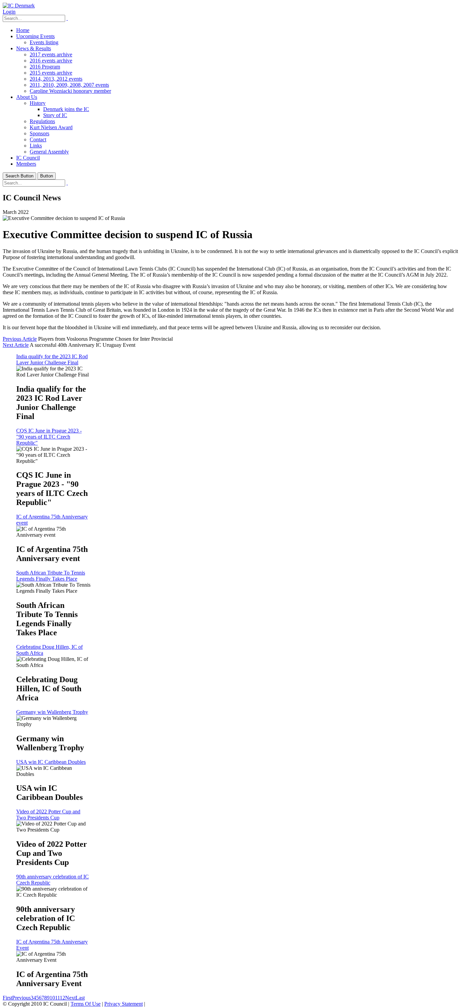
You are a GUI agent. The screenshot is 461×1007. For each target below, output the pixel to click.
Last (80, 998)
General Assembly (49, 152)
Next (70, 998)
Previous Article (20, 339)
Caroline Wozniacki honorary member (70, 91)
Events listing (44, 42)
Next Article (16, 345)
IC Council (28, 158)
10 (52, 998)
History (38, 103)
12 (62, 998)
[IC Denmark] (19, 5)
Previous (21, 998)
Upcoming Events (35, 36)
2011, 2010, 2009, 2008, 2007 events (69, 85)
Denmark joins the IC (66, 109)
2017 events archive (51, 54)
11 (57, 998)
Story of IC (55, 115)
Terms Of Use (86, 1004)
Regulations (42, 121)
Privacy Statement (123, 1004)
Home (22, 30)
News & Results (33, 48)
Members (26, 164)
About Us (26, 97)
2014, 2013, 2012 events (56, 79)
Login (9, 12)
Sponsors (39, 133)
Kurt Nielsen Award (51, 127)
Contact (38, 139)
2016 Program (45, 66)
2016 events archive (51, 60)
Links (36, 145)
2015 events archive (51, 73)
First (7, 998)
